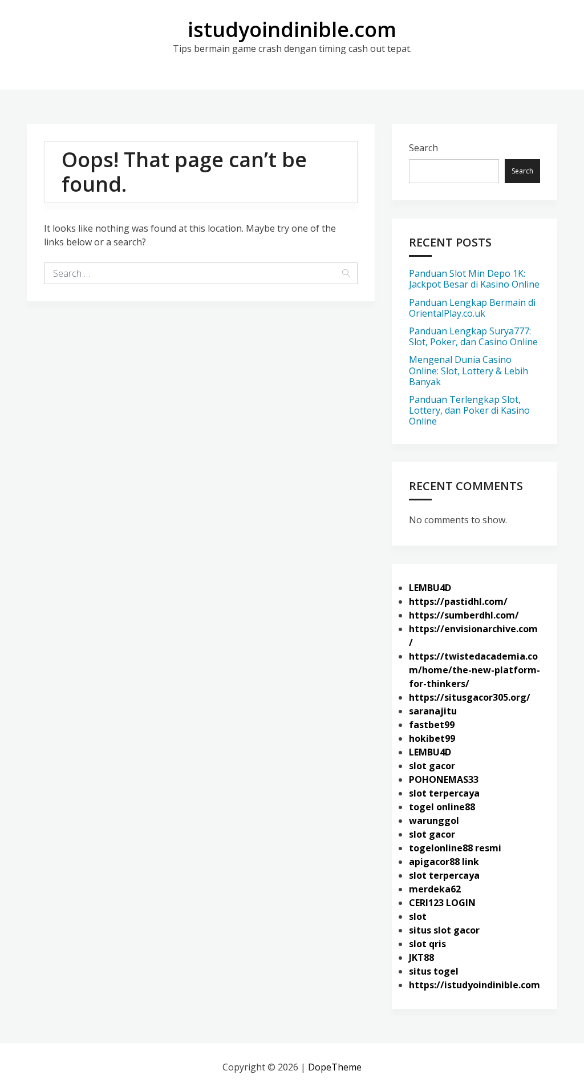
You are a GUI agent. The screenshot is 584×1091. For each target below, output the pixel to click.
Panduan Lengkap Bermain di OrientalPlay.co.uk (472, 308)
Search (423, 148)
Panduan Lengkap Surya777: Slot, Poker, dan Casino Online (473, 336)
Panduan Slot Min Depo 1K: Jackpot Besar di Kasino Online (474, 278)
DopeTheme (335, 1067)
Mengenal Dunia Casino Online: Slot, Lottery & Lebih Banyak (468, 370)
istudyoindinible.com (292, 29)
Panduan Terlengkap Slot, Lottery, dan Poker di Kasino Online (469, 410)
